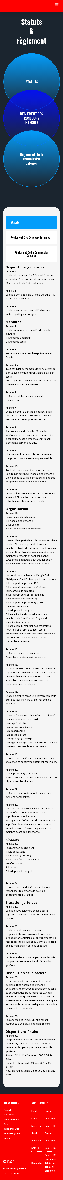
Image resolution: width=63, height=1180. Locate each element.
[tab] (31, 222)
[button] (57, 5)
